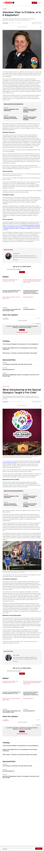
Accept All (38, 848)
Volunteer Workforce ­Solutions (33, 226)
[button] (3, 3)
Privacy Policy (4, 849)
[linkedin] (20, 26)
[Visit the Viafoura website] (38, 323)
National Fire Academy (26, 228)
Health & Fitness (6, 386)
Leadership (5, 8)
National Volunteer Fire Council (11, 228)
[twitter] (22, 26)
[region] (22, 321)
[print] (40, 26)
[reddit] (23, 26)
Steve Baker (5, 401)
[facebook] (18, 26)
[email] (25, 26)
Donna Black (5, 22)
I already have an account (22, 332)
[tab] (6, 318)
